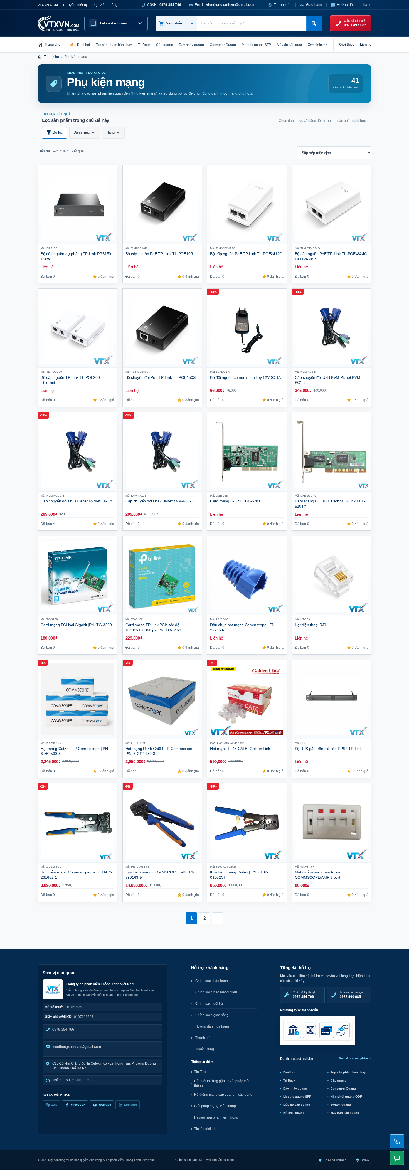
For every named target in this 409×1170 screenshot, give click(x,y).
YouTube (104, 1104)
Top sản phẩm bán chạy (348, 1072)
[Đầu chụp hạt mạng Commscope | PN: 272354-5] (247, 575)
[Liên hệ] (397, 1141)
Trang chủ (51, 57)
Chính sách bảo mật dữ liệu (216, 992)
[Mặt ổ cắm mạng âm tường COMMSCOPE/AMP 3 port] (331, 823)
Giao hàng (314, 4)
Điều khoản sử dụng (220, 1159)
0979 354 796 (63, 1029)
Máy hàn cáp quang (345, 1112)
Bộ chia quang (294, 1112)
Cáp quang (339, 1080)
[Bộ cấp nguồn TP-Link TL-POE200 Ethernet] (77, 328)
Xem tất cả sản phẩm (355, 1058)
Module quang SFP (297, 1096)
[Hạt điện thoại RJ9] (331, 575)
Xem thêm (315, 44)
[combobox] (251, 23)
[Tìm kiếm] (314, 23)
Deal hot (289, 1072)
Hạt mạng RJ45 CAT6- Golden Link (240, 749)
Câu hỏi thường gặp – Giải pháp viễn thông (222, 1083)
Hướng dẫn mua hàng (354, 4)
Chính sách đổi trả (209, 1004)
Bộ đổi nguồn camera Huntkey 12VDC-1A (245, 378)
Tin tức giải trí (204, 1129)
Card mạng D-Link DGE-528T (235, 501)
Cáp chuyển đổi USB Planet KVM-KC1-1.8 (76, 501)
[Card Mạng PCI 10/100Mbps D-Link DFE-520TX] (331, 452)
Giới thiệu (346, 44)
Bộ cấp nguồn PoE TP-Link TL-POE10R (159, 254)
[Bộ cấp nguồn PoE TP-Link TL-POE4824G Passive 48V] (331, 204)
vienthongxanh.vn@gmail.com (76, 1047)
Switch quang (341, 1104)
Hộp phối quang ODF (346, 1096)
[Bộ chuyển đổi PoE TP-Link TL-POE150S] (162, 328)
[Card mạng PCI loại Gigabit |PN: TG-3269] (77, 575)
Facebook (78, 1104)
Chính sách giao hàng (212, 1015)
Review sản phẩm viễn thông (216, 1117)
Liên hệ (365, 44)
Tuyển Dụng (204, 1049)
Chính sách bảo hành (211, 981)
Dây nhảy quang (295, 1088)
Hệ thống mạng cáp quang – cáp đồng (223, 1095)
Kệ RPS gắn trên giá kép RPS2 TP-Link (328, 749)
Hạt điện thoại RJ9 (310, 625)
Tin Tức (200, 1072)
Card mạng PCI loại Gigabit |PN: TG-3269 (76, 625)
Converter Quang (343, 1088)
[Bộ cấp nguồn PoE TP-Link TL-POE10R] (162, 204)
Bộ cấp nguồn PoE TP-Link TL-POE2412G (246, 254)
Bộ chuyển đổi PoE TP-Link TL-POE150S (160, 378)
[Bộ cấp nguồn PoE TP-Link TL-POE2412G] (247, 204)
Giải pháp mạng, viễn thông (215, 1106)
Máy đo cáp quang (296, 1104)
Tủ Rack (289, 1080)
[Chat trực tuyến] (397, 1158)
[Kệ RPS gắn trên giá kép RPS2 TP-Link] (331, 699)
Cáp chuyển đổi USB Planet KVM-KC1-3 (159, 501)
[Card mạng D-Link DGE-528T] (247, 452)
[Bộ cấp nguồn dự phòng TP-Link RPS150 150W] (77, 204)
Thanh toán (283, 4)
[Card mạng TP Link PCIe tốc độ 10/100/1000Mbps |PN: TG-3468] (162, 575)
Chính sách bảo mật (189, 1159)
